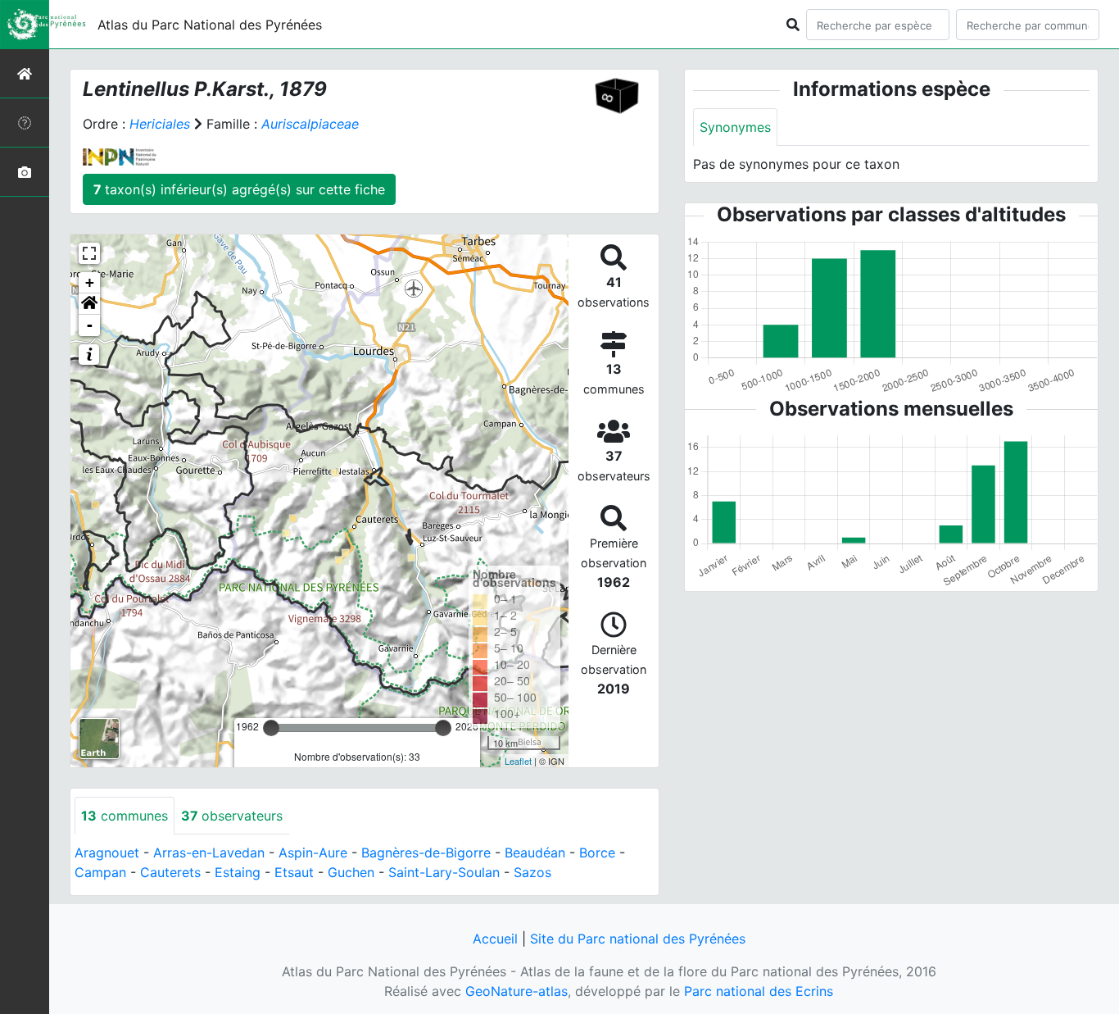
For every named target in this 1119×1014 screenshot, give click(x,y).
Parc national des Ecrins (758, 991)
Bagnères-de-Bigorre (426, 852)
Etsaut (294, 872)
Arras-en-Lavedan (209, 852)
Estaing (237, 872)
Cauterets (170, 872)
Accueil (495, 938)
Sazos (532, 872)
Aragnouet (107, 852)
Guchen (351, 872)
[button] (89, 304)
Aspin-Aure (313, 852)
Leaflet (518, 760)
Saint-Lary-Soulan (444, 872)
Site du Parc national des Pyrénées (637, 938)
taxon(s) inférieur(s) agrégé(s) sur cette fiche (239, 189)
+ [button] (89, 282)
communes (124, 815)
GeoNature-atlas (516, 991)
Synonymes (735, 127)
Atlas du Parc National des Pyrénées (209, 24)
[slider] (271, 728)
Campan (100, 872)
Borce (597, 852)
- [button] (89, 325)
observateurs (232, 815)
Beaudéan (535, 852)
